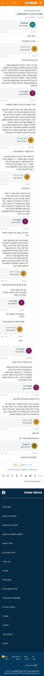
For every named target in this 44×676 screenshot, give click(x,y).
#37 (2, 229)
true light (24, 91)
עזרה (13, 656)
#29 (2, 184)
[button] (41, 3)
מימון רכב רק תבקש (10, 525)
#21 (2, 147)
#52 (2, 453)
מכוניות (5, 571)
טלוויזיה (5, 616)
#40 (2, 281)
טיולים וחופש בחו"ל (9, 589)
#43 (2, 310)
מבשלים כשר (7, 634)
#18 (2, 100)
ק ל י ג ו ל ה (37, 17)
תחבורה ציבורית (8, 607)
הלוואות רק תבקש (9, 516)
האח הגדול (6, 507)
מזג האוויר (6, 562)
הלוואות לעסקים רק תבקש (12, 534)
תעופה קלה (6, 580)
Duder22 (26, 444)
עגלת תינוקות (7, 543)
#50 (2, 429)
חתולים (5, 643)
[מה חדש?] (7, 3)
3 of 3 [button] (15, 465)
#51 (2, 32)
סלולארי (5, 625)
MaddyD (24, 23)
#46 (2, 336)
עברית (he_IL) (30, 665)
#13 (2, 395)
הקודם (23, 465)
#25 (2, 358)
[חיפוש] (2, 3)
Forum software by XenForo (21, 672)
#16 (2, 56)
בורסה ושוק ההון (8, 552)
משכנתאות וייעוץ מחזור (11, 598)
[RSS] (3, 656)
